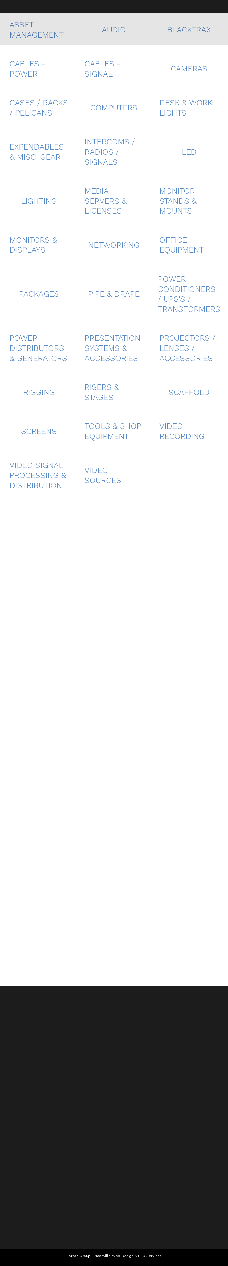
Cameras (189, 69)
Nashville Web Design (114, 1256)
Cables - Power (27, 69)
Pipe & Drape (114, 294)
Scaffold (189, 392)
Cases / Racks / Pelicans (39, 108)
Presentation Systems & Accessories (112, 348)
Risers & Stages (102, 392)
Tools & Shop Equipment (113, 431)
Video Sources (103, 475)
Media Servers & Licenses (106, 201)
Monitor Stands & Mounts (178, 201)
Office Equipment (181, 245)
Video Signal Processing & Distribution (38, 475)
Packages (39, 294)
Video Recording (182, 431)
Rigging (39, 392)
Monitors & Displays (33, 245)
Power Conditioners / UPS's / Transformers (189, 294)
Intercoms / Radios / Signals (110, 152)
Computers (113, 108)
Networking (114, 245)
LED (189, 152)
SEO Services (150, 1256)
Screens (39, 431)
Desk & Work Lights (185, 108)
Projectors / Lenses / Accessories (187, 348)
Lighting (39, 201)
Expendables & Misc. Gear (37, 152)
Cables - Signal (102, 69)
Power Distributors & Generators (38, 348)
